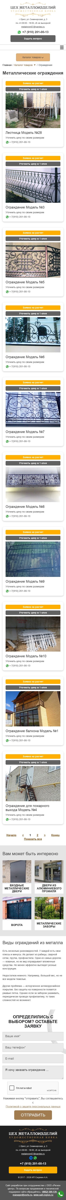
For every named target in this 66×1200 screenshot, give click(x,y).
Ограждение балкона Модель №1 (32, 731)
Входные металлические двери (17, 888)
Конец (55, 835)
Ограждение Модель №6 (25, 357)
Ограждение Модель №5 (25, 282)
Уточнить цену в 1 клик (33, 89)
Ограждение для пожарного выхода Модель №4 (27, 808)
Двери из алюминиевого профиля (49, 888)
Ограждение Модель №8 (25, 506)
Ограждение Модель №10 (26, 656)
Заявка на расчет (33, 83)
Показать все (33, 839)
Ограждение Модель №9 (25, 581)
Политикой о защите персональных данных (33, 1106)
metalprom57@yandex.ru (33, 27)
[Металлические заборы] (49, 908)
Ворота (17, 925)
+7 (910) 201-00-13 (35, 32)
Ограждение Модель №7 (25, 432)
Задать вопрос (33, 38)
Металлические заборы (49, 925)
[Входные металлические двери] (17, 871)
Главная (7, 65)
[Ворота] (17, 908)
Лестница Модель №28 (24, 132)
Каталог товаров (23, 65)
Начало (11, 835)
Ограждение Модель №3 (25, 207)
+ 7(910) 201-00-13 (19, 142)
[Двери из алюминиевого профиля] (49, 871)
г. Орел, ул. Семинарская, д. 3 (33, 19)
